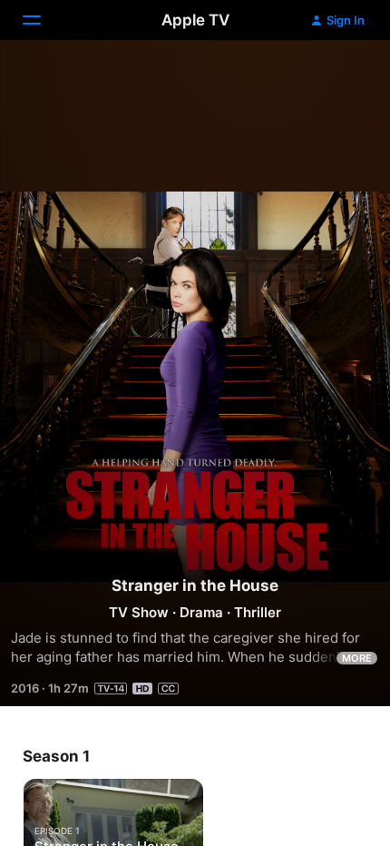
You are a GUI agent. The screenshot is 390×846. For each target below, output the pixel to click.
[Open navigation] (43, 20)
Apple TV (195, 20)
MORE (357, 658)
